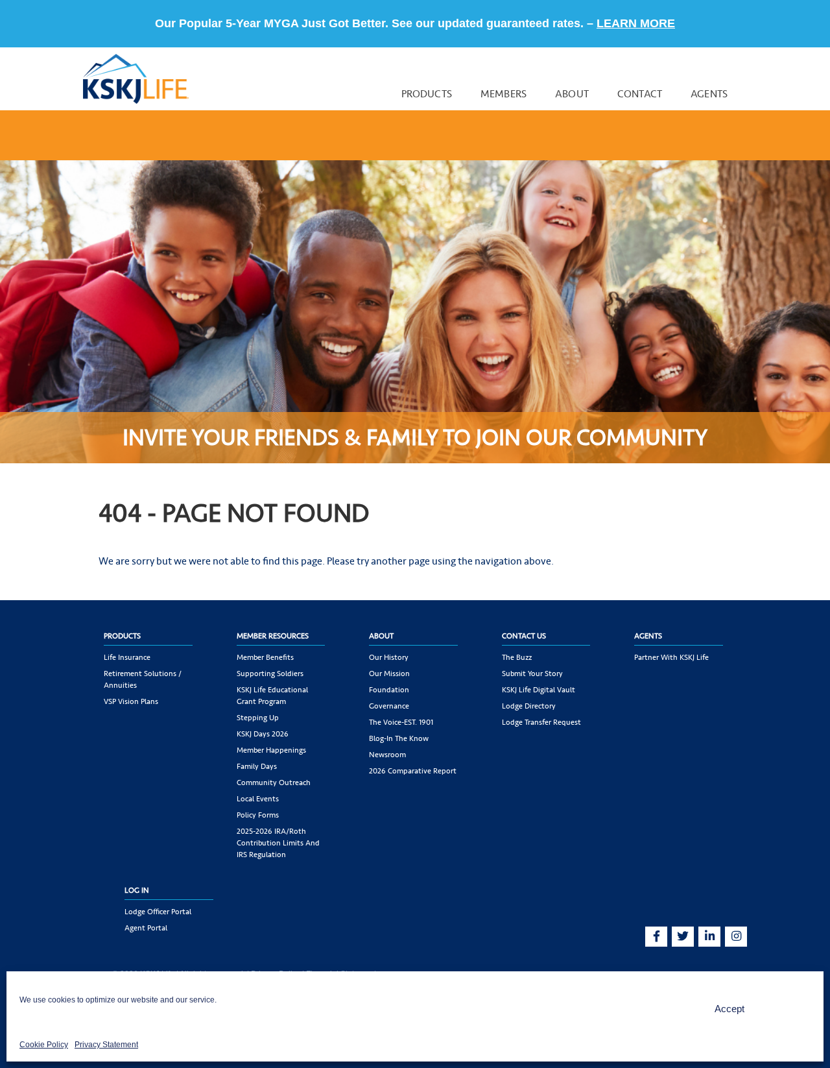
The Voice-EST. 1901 (401, 722)
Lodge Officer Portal (157, 911)
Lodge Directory (529, 706)
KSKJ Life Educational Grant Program (272, 695)
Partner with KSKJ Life (671, 657)
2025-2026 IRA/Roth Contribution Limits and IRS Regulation (278, 842)
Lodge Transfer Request (541, 722)
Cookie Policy (43, 1044)
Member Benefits (265, 657)
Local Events (258, 799)
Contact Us (524, 636)
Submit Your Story (532, 673)
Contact (639, 94)
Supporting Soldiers (270, 673)
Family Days (257, 766)
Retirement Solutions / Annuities (143, 679)
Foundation (389, 690)
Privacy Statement (106, 1044)
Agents (709, 94)
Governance (389, 706)
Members (503, 94)
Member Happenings (271, 750)
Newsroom (387, 754)
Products (426, 94)
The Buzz (517, 657)
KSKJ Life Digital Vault (538, 690)
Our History (389, 657)
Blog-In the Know (399, 738)
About (572, 94)
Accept (729, 1008)
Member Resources (273, 636)
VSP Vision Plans (131, 701)
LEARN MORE (636, 23)
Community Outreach (274, 782)
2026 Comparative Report (412, 771)
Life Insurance (127, 657)
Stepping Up (258, 717)
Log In (136, 890)
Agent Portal (145, 928)
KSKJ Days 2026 (263, 734)
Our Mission (389, 673)
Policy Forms (258, 815)
